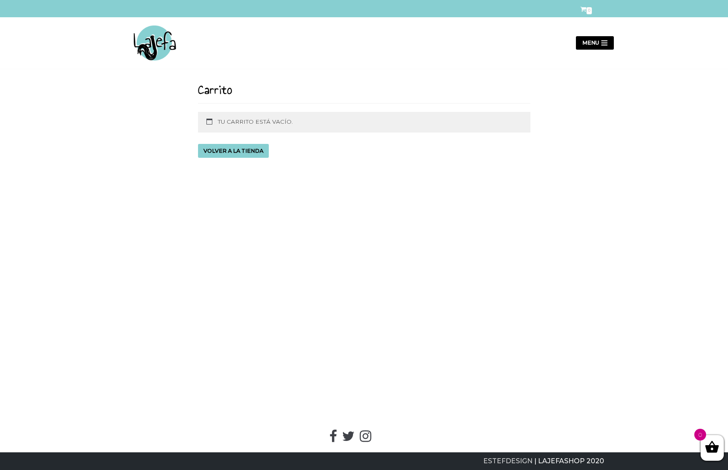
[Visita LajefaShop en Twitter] (348, 439)
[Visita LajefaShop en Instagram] (365, 439)
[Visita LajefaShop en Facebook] (333, 439)
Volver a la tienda (233, 151)
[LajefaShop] (151, 43)
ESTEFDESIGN (508, 461)
